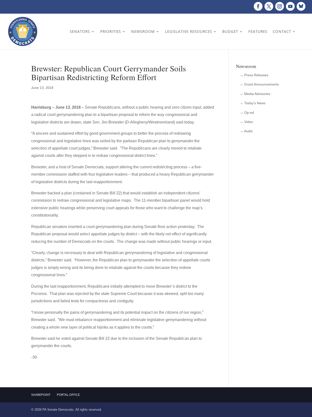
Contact (282, 31)
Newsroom (143, 31)
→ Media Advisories (255, 94)
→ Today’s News (252, 103)
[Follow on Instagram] (279, 6)
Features (257, 31)
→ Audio (246, 131)
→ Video (246, 122)
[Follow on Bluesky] (301, 6)
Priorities (110, 31)
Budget (230, 31)
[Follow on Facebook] (258, 6)
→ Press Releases (254, 75)
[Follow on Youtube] (290, 6)
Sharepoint (40, 394)
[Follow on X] (268, 6)
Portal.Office (68, 394)
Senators (80, 31)
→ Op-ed (247, 112)
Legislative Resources (188, 31)
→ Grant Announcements (259, 84)
